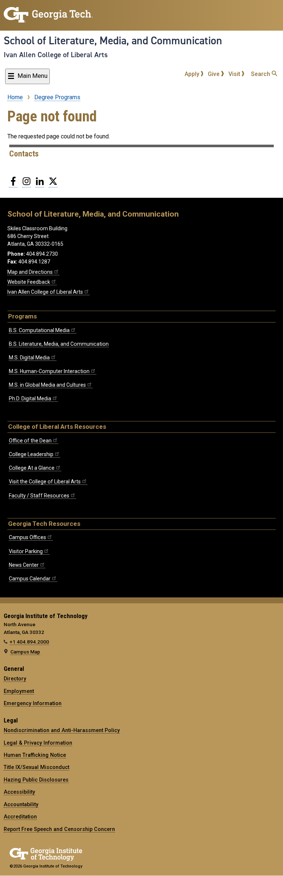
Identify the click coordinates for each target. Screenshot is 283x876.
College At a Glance (32, 468)
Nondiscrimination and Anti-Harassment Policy (62, 730)
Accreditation (20, 817)
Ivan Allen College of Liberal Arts (56, 54)
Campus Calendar (29, 579)
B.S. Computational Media (39, 330)
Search (261, 73)
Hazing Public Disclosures (36, 780)
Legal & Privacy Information (38, 743)
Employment (19, 691)
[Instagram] (26, 184)
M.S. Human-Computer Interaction (49, 371)
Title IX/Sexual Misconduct (36, 767)
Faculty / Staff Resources (39, 496)
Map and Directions (30, 272)
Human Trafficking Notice (35, 755)
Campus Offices (27, 537)
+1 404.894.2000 (29, 642)
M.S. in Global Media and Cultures (47, 385)
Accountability (21, 804)
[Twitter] (53, 184)
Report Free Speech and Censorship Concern (59, 829)
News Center (24, 565)
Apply (193, 73)
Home (15, 97)
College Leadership (31, 454)
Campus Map (25, 652)
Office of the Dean (30, 441)
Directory (15, 679)
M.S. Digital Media (29, 358)
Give (214, 73)
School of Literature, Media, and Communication (113, 40)
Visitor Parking (26, 551)
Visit (235, 73)
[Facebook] (13, 184)
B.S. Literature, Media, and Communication (59, 344)
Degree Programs (57, 97)
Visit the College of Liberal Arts (45, 481)
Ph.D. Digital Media (30, 398)
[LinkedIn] (39, 184)
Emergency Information (33, 703)
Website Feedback (28, 282)
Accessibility (19, 792)
